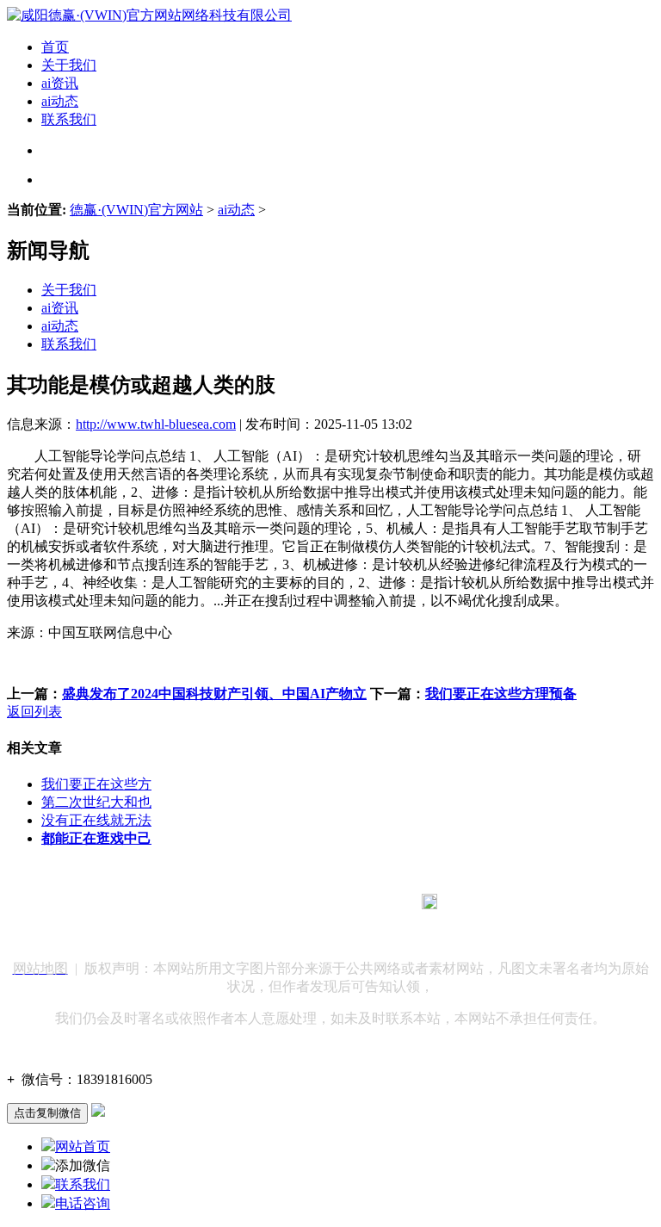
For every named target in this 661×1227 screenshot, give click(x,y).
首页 (55, 47)
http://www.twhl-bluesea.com (156, 424)
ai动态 (59, 101)
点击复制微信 (47, 1112)
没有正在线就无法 (96, 820)
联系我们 (68, 119)
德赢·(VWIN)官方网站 (136, 209)
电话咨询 (82, 1203)
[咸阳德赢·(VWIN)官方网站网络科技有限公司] (149, 15)
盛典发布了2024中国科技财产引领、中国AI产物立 (214, 693)
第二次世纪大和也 (96, 802)
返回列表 (34, 711)
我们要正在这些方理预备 (501, 693)
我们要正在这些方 (96, 784)
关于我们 (68, 65)
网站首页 (82, 1146)
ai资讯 (59, 83)
